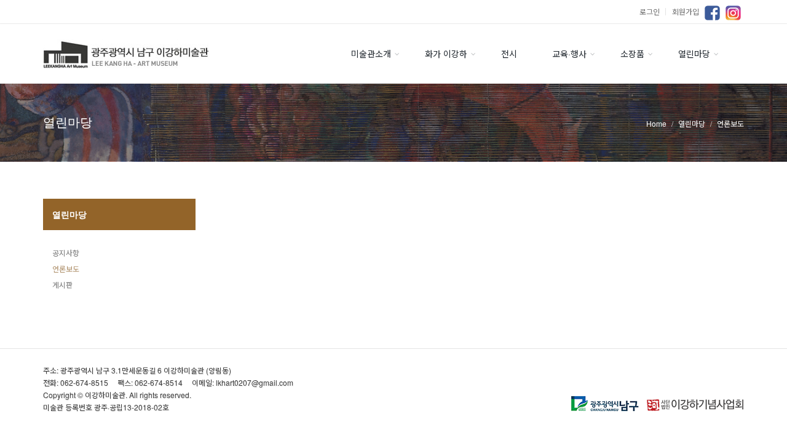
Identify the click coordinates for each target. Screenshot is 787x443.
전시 (509, 53)
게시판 (62, 284)
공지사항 (65, 252)
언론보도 (65, 268)
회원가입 (685, 11)
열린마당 (694, 53)
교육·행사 (569, 53)
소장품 (632, 53)
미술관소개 (371, 53)
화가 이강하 (446, 53)
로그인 (654, 11)
